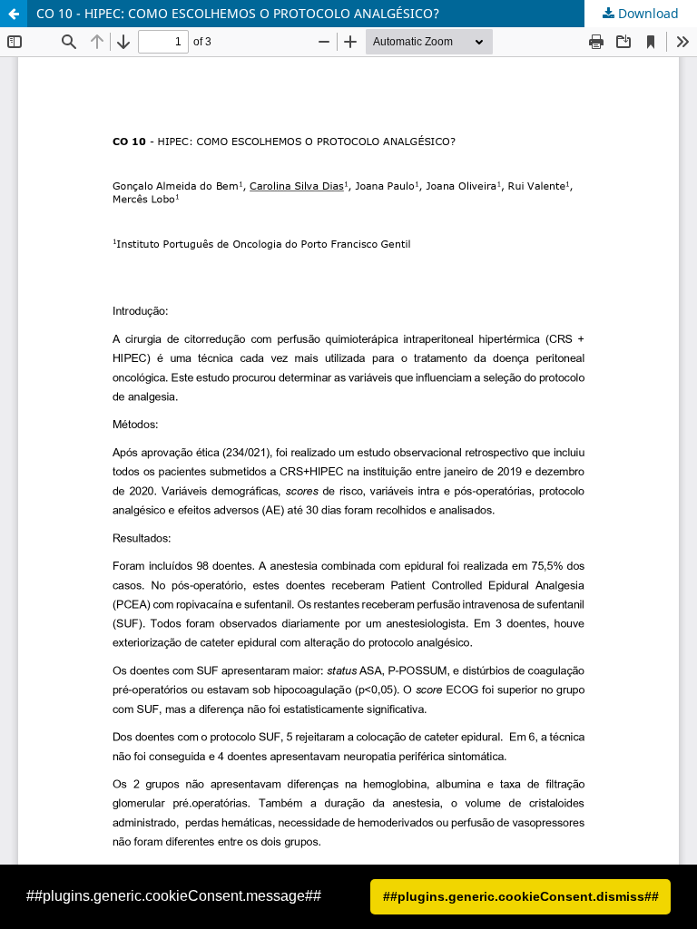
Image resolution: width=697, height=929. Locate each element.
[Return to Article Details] (13, 13)
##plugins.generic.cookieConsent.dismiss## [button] (521, 896)
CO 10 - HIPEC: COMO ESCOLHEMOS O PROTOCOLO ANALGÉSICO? (237, 13)
